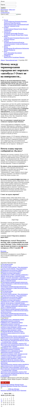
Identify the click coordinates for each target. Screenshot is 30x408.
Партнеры (24, 386)
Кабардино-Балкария (15, 21)
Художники (7, 33)
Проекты (21, 57)
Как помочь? (18, 53)
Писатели (20, 33)
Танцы (26, 35)
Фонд (5, 51)
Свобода (6, 41)
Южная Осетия (18, 29)
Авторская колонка (9, 44)
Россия (6, 20)
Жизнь (6, 36)
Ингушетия (17, 23)
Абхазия (25, 29)
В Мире (6, 27)
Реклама (13, 35)
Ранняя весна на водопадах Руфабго (11, 271)
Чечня (12, 23)
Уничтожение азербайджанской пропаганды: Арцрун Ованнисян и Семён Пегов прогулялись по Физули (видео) (14, 288)
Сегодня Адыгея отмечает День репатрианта (13, 268)
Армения (10, 29)
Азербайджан (8, 30)
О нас (5, 53)
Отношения (16, 38)
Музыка (18, 35)
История (10, 38)
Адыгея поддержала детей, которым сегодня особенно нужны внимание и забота (13, 329)
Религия (12, 39)
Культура (21, 42)
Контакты (3, 386)
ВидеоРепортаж (17, 48)
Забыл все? (12, 9)
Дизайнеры (7, 35)
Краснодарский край (10, 24)
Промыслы (12, 50)
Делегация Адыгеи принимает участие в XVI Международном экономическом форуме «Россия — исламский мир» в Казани (15, 345)
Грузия (6, 29)
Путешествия (8, 42)
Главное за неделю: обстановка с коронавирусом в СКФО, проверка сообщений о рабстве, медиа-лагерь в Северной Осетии (15, 279)
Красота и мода (24, 38)
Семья (6, 38)
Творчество (7, 32)
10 (1, 401)
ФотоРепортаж (8, 48)
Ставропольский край (22, 24)
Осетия (22, 384)
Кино (22, 35)
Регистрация (4, 9)
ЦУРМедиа (7, 56)
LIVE (5, 12)
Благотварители (8, 54)
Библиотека (25, 48)
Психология (15, 42)
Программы (11, 53)
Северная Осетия (14, 26)
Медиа (6, 47)
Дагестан (6, 26)
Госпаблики (15, 57)
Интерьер (6, 39)
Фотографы (14, 33)
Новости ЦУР (8, 57)
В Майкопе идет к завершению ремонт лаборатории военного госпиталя (12, 323)
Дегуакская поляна (6, 265)
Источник (3, 251)
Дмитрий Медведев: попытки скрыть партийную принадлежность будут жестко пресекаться (15, 336)
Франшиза (9, 386)
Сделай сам (18, 44)
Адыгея (6, 21)
